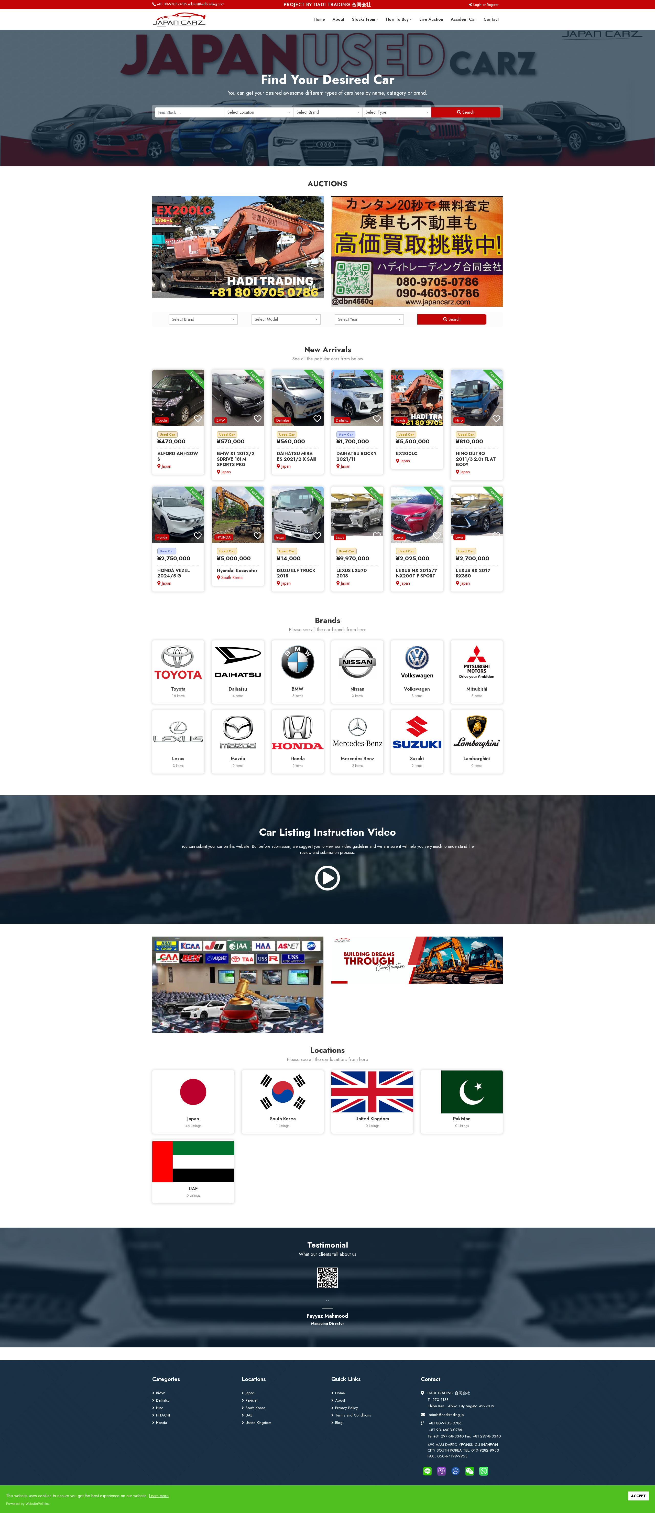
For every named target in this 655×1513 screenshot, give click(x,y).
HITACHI (163, 1415)
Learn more (159, 1496)
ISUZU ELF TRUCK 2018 (296, 573)
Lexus (340, 537)
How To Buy (397, 19)
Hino (459, 420)
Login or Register (485, 4)
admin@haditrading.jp (446, 1415)
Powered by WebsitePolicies (28, 1504)
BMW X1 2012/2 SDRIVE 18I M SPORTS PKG (236, 459)
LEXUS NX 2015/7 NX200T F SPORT (416, 573)
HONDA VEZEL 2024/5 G (173, 573)
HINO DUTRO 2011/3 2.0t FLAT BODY (476, 459)
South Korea (255, 1408)
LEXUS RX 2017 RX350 (473, 573)
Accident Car (463, 19)
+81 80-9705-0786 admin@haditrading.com (190, 4)
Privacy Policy (346, 1408)
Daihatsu (282, 420)
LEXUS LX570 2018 (351, 573)
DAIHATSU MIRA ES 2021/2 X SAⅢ (296, 456)
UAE (249, 1415)
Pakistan (252, 1400)
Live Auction (431, 19)
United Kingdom (258, 1422)
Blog (339, 1422)
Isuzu (280, 537)
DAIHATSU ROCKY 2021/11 (356, 456)
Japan (250, 1393)
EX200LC (406, 453)
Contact (491, 19)
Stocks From (363, 19)
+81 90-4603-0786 (445, 1430)
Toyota (162, 420)
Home (319, 19)
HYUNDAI (223, 537)
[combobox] (258, 112)
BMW (220, 420)
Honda (162, 537)
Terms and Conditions (353, 1415)
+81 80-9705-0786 (445, 1423)
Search (467, 112)
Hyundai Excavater (237, 570)
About (338, 19)
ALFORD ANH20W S (177, 456)
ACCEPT (638, 1495)
